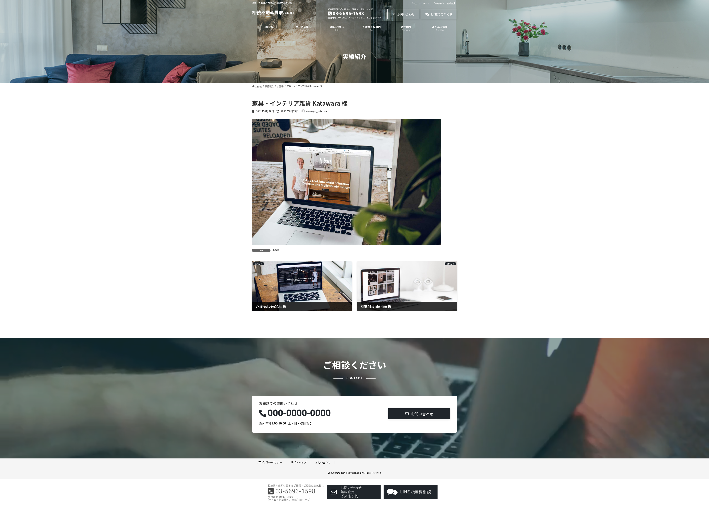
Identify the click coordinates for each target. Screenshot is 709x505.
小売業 (275, 250)
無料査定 (451, 3)
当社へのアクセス (421, 3)
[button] (403, 14)
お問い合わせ (322, 462)
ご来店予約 (438, 3)
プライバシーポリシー (269, 462)
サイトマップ (298, 462)
